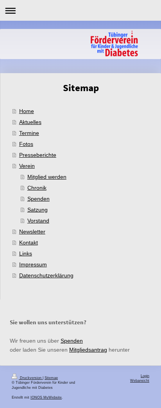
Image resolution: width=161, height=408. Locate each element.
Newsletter (32, 231)
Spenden (38, 199)
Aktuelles (30, 122)
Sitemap (51, 378)
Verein (27, 166)
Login (145, 376)
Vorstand (38, 220)
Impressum (33, 264)
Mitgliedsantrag (88, 350)
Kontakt (28, 242)
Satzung (37, 210)
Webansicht (139, 381)
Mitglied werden (46, 177)
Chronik (37, 188)
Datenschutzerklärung (46, 275)
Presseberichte (37, 155)
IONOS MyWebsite (46, 397)
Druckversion (31, 378)
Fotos (26, 144)
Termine (29, 133)
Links (25, 253)
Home (26, 111)
